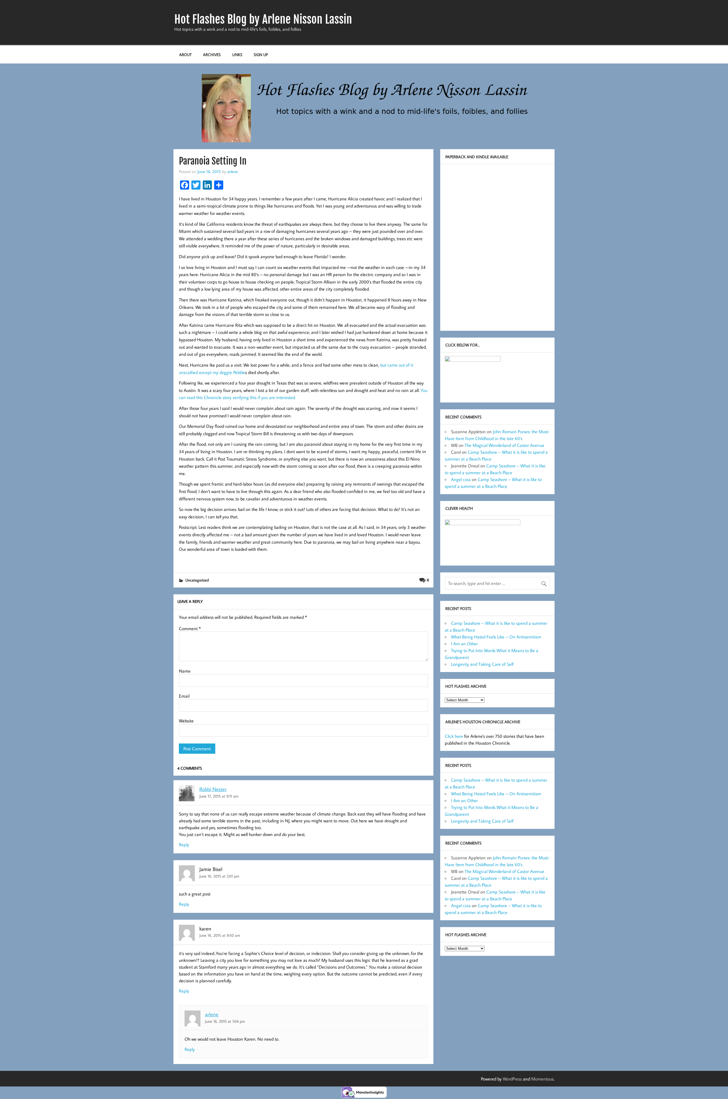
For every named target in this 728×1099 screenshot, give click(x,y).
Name (185, 671)
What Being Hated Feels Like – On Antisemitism (496, 637)
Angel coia (461, 479)
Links (237, 54)
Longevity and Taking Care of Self (482, 664)
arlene (232, 171)
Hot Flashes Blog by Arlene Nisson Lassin (263, 19)
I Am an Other (464, 643)
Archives (212, 54)
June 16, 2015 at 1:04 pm (225, 1021)
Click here (454, 736)
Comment (190, 628)
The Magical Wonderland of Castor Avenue (504, 445)
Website (186, 720)
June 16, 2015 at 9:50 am (219, 935)
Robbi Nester (213, 789)
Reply (184, 844)
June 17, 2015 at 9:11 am (218, 796)
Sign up (261, 54)
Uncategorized (197, 580)
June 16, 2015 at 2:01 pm (219, 876)
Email (184, 696)
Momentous (542, 1079)
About (185, 54)
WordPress (512, 1079)
